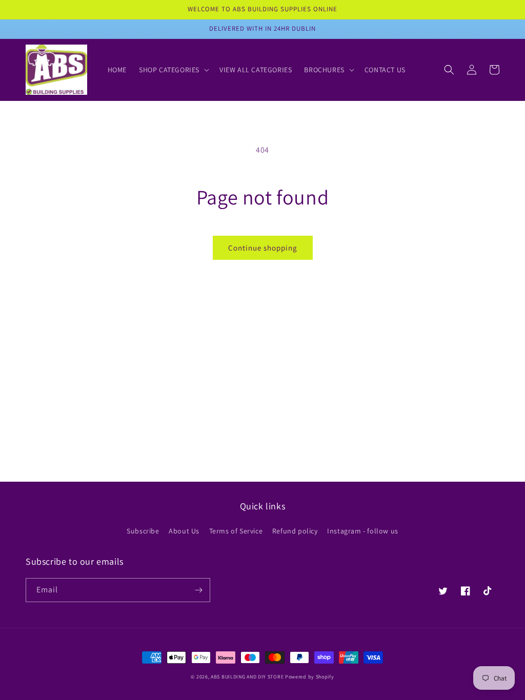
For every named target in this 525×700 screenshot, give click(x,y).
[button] (173, 69)
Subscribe (143, 531)
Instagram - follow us (362, 531)
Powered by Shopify (309, 676)
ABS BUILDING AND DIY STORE (247, 676)
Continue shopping (262, 248)
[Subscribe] (198, 590)
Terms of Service (236, 531)
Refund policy (295, 531)
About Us (184, 531)
